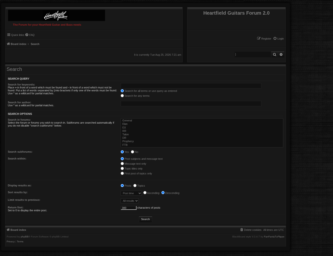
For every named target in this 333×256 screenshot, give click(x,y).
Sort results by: (18, 192)
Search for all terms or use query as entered (150, 90)
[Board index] (55, 14)
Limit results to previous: (24, 199)
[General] (202, 120)
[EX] (202, 127)
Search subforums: (20, 151)
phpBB (25, 236)
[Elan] (202, 124)
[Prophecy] (202, 141)
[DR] (202, 138)
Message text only (135, 163)
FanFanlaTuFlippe (274, 236)
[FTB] (202, 145)
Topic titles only (133, 168)
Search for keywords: (21, 84)
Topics (141, 185)
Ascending (153, 193)
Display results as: (19, 185)
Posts (127, 185)
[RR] (202, 131)
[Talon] (202, 134)
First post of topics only (138, 173)
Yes (126, 151)
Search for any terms (137, 95)
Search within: (17, 158)
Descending (172, 193)
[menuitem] (278, 39)
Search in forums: (19, 119)
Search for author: (19, 102)
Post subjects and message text (143, 158)
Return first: (15, 207)
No (136, 151)
